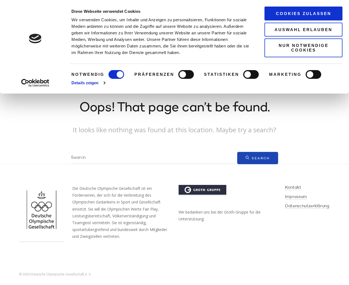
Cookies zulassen (303, 13)
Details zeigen (84, 82)
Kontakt (293, 187)
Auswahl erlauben (303, 29)
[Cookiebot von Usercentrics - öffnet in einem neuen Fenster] (35, 83)
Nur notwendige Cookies (304, 47)
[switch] (186, 74)
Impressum (296, 197)
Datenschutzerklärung (307, 206)
